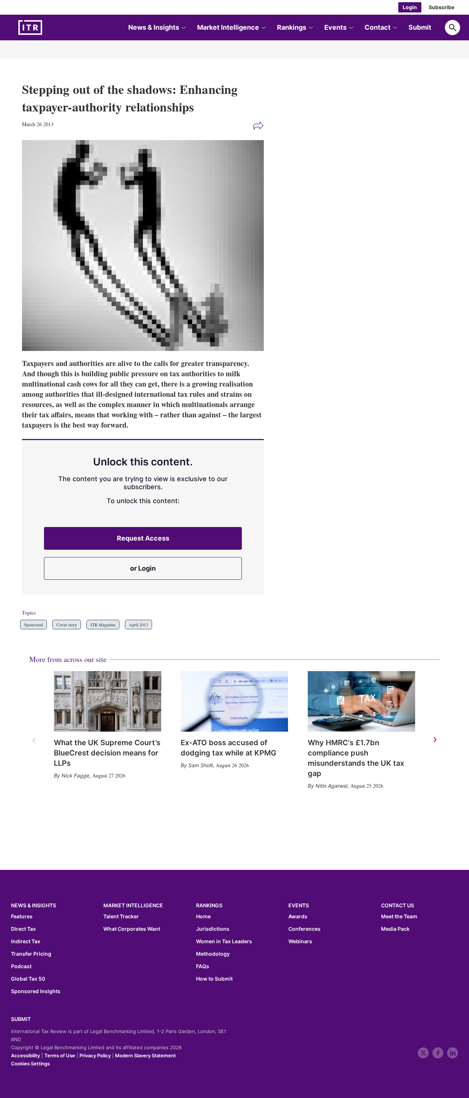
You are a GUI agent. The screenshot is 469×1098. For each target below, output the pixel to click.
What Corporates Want (131, 929)
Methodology (213, 953)
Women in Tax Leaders (224, 941)
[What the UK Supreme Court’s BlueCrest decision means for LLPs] (107, 701)
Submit (420, 27)
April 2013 (138, 624)
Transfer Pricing (31, 953)
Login (410, 7)
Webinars (300, 941)
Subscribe (441, 7)
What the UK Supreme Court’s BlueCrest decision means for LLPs (107, 753)
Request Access (143, 538)
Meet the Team (399, 916)
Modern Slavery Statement (145, 1055)
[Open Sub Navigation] (183, 28)
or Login (143, 568)
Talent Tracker (121, 916)
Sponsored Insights (35, 991)
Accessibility (25, 1055)
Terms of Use (59, 1055)
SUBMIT (21, 1019)
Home (203, 916)
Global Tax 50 (28, 978)
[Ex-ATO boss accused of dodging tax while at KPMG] (234, 701)
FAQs (202, 966)
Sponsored (33, 624)
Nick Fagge (75, 775)
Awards (297, 916)
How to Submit (214, 978)
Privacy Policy (95, 1055)
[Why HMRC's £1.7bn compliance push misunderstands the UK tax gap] (361, 701)
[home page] (47, 27)
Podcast (21, 966)
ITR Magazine (103, 624)
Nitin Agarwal (331, 786)
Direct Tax (23, 929)
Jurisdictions (212, 929)
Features (22, 916)
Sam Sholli (200, 765)
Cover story (66, 624)
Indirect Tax (25, 941)
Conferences (304, 929)
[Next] (434, 740)
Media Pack (395, 929)
